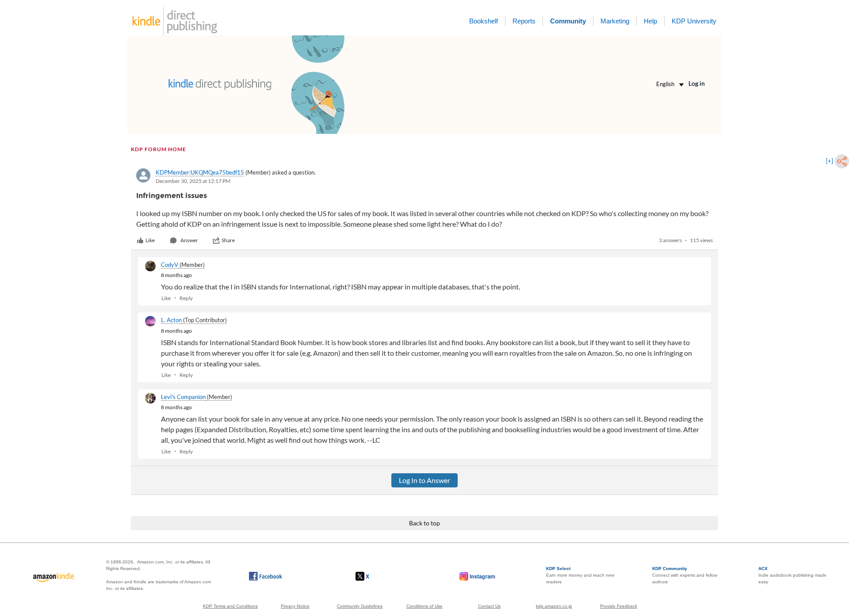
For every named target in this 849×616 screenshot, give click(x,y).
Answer (189, 240)
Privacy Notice (295, 606)
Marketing (614, 21)
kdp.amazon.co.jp (554, 606)
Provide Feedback (618, 606)
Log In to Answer (424, 480)
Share (228, 240)
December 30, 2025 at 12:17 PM (193, 181)
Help (650, 21)
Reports (523, 21)
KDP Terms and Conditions (230, 606)
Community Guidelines (359, 606)
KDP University (694, 21)
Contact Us (489, 606)
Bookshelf (483, 21)
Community (568, 21)
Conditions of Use (424, 606)
